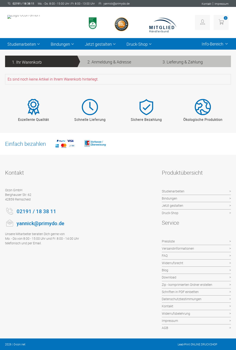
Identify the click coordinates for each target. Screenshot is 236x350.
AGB (165, 328)
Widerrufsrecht (172, 263)
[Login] (202, 22)
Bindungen (60, 44)
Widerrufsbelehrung (176, 313)
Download (169, 277)
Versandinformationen (178, 248)
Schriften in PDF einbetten (180, 292)
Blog (165, 270)
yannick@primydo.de (116, 3)
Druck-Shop (137, 44)
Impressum (222, 4)
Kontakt (206, 4)
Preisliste (168, 241)
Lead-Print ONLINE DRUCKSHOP (197, 344)
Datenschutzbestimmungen (181, 299)
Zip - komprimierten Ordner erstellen (187, 284)
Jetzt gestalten (98, 44)
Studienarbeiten (21, 44)
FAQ (165, 255)
